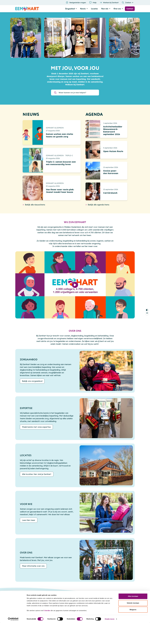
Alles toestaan (133, 596)
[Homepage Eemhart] (34, 8)
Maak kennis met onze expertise (36, 427)
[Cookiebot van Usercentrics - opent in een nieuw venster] (13, 619)
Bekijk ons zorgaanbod (32, 381)
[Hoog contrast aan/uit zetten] (147, 310)
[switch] (60, 619)
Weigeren (133, 609)
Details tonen (109, 619)
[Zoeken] (55, 92)
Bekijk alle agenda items (98, 205)
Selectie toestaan (133, 603)
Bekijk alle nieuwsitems (35, 205)
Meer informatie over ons (33, 566)
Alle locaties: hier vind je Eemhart (36, 474)
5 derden (47, 610)
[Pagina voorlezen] (147, 313)
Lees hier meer (28, 520)
